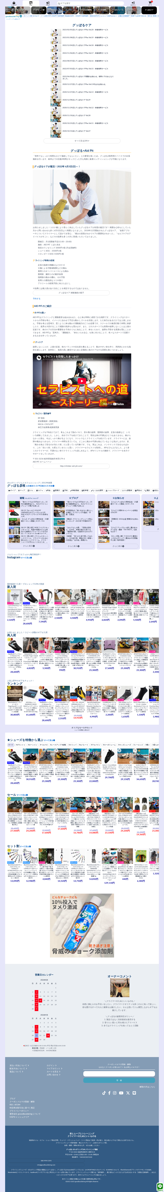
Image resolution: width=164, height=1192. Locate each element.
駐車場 (85, 490)
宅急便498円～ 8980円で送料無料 (64, 16)
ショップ (13, 5)
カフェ (40, 490)
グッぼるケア (16, 19)
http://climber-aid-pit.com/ (71, 466)
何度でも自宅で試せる (132, 16)
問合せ (160, 1190)
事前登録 (75, 490)
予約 (66, 490)
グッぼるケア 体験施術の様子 (71, 293)
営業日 (57, 490)
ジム (31, 5)
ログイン (133, 5)
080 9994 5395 (46, 1160)
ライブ (13, 490)
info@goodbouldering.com (46, 1165)
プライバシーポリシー (19, 1111)
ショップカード (113, 490)
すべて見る (25, 558)
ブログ (48, 5)
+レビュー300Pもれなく (103, 16)
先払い (156, 490)
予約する (36, 299)
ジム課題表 (128, 490)
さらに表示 (72, 546)
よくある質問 (98, 490)
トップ (8, 19)
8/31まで (31, 16)
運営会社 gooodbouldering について (25, 1114)
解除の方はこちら (147, 1087)
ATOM (17, 1105)
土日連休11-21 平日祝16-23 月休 (39, 486)
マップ (22, 490)
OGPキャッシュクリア (19, 1117)
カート (150, 3)
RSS (11, 1105)
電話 (148, 490)
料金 (48, 490)
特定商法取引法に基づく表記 (22, 1108)
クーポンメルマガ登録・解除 (22, 1102)
